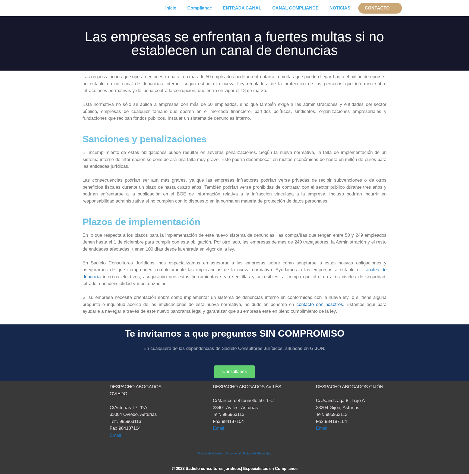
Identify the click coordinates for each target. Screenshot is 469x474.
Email (115, 435)
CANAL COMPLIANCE (295, 8)
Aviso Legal (234, 453)
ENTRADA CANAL (242, 8)
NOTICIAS (339, 8)
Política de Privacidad (257, 453)
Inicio (170, 8)
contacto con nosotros (319, 304)
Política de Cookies (211, 453)
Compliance (199, 8)
